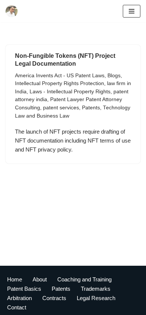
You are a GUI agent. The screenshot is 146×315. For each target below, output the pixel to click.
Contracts (54, 298)
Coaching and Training (84, 279)
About (40, 279)
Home (14, 279)
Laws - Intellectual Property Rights (70, 91)
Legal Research (96, 298)
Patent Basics (24, 289)
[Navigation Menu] (131, 11)
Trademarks (95, 289)
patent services (61, 107)
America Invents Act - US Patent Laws (59, 75)
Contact (16, 307)
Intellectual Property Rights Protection (59, 83)
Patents (91, 107)
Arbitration (19, 298)
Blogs (114, 75)
